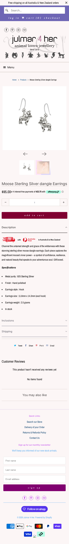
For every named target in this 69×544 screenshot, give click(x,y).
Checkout (52, 17)
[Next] (44, 153)
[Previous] (25, 153)
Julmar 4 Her (28, 517)
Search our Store (34, 422)
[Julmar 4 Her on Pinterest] (12, 30)
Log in (14, 17)
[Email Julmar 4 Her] (24, 30)
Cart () (33, 17)
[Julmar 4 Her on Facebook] (6, 30)
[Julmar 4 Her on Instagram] (18, 30)
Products (23, 79)
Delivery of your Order (34, 427)
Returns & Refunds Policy (34, 432)
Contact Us (34, 438)
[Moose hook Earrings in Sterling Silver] (34, 118)
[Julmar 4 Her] (34, 46)
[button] (34, 227)
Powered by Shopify (43, 517)
